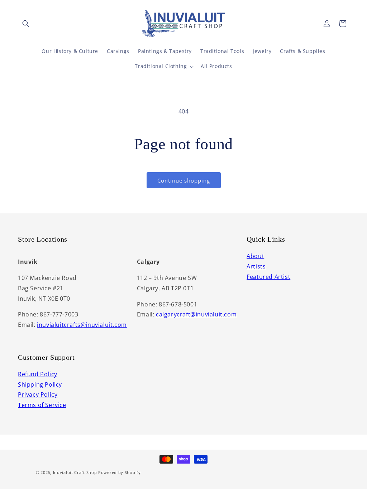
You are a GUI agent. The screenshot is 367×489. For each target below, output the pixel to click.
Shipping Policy (40, 384)
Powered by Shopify (119, 472)
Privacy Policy (37, 394)
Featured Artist (268, 277)
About (255, 256)
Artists (256, 266)
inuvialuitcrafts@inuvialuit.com (82, 325)
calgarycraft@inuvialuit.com (196, 314)
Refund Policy (37, 374)
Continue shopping (183, 180)
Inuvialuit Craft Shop (75, 472)
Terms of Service (42, 405)
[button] (26, 24)
